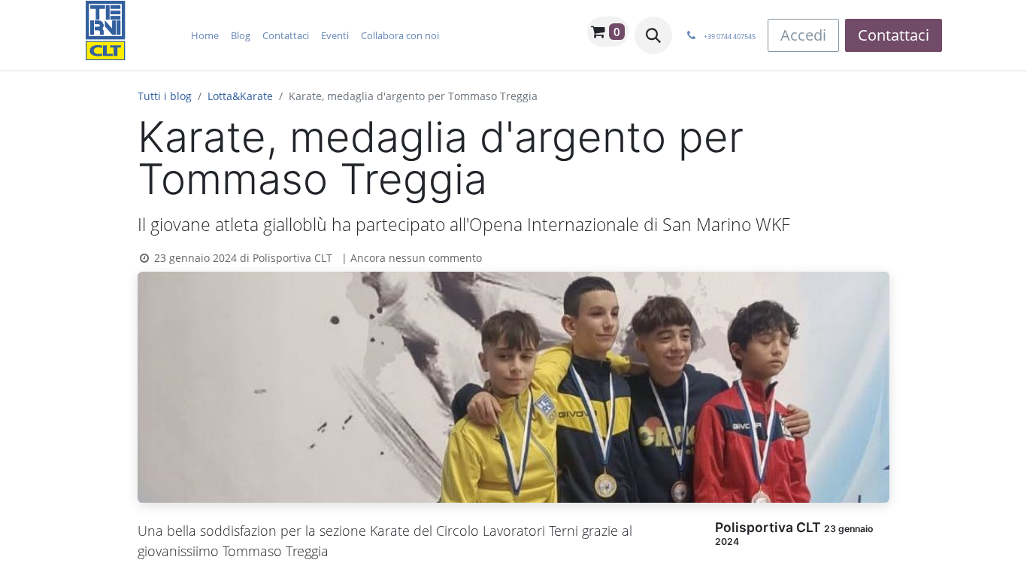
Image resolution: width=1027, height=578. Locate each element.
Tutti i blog (165, 96)
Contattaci (893, 35)
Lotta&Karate (240, 96)
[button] (653, 35)
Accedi (803, 35)
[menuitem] (205, 35)
